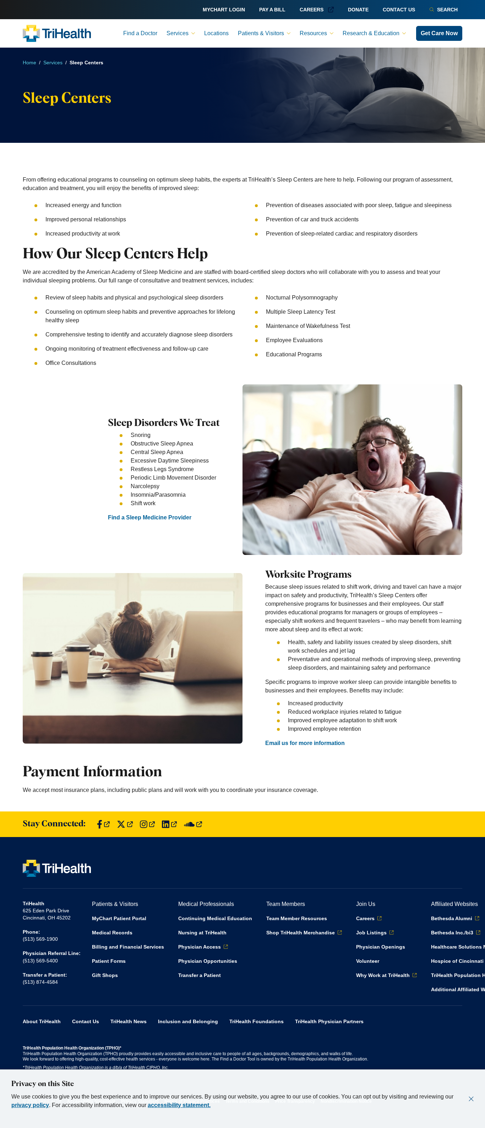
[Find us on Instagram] (147, 824)
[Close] (471, 1099)
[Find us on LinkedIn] (169, 824)
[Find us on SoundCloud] (193, 824)
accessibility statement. (179, 1105)
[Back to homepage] (57, 33)
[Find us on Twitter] (125, 824)
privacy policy (30, 1105)
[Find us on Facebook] (103, 824)
